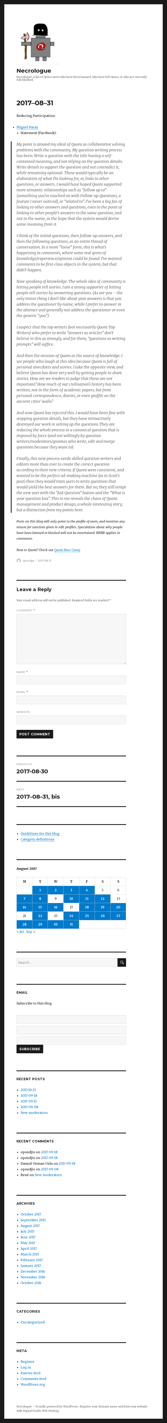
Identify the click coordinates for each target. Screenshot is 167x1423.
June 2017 (28, 1237)
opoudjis (28, 560)
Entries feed (30, 1373)
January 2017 (31, 1266)
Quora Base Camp (67, 550)
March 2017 (30, 1254)
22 (40, 916)
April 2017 (29, 1249)
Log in (26, 1367)
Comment (25, 610)
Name (22, 672)
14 (24, 907)
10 (71, 899)
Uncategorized (33, 1322)
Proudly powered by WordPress (56, 1406)
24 (71, 916)
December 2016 (33, 1271)
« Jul (20, 932)
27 (118, 916)
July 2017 (27, 1231)
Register (27, 1362)
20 (118, 907)
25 (87, 916)
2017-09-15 (29, 1101)
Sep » (30, 932)
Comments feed (33, 1379)
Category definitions (37, 839)
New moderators (34, 1113)
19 (102, 907)
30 (56, 924)
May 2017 (28, 1243)
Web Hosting (50, 1411)
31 (71, 924)
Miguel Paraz (27, 127)
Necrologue (33, 70)
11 (87, 899)
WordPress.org (33, 1384)
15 (40, 907)
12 (102, 899)
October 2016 (31, 1283)
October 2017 (31, 1214)
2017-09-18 (29, 1095)
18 (87, 907)
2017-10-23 (28, 1090)
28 (24, 924)
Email (22, 692)
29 (40, 924)
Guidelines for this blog (40, 833)
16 (55, 907)
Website (23, 712)
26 (103, 916)
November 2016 (33, 1277)
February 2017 (32, 1260)
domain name (108, 1406)
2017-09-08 (29, 1107)
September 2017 (33, 1220)
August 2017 (30, 1226)
